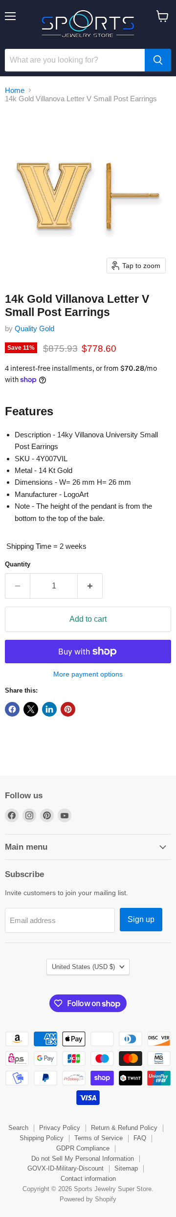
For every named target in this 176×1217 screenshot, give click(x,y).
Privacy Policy (59, 1127)
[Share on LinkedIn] (49, 709)
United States (83, 966)
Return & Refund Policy (124, 1127)
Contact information (88, 1178)
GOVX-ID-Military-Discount (65, 1168)
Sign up (141, 919)
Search (18, 1127)
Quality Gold (34, 328)
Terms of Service (98, 1138)
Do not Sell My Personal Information (82, 1158)
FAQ (139, 1138)
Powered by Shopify (88, 1199)
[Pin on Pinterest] (68, 709)
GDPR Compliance (83, 1148)
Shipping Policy (42, 1138)
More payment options (88, 674)
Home (14, 90)
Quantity (17, 564)
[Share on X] (30, 709)
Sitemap (126, 1168)
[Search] (158, 60)
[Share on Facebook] (12, 709)
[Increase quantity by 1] (90, 586)
